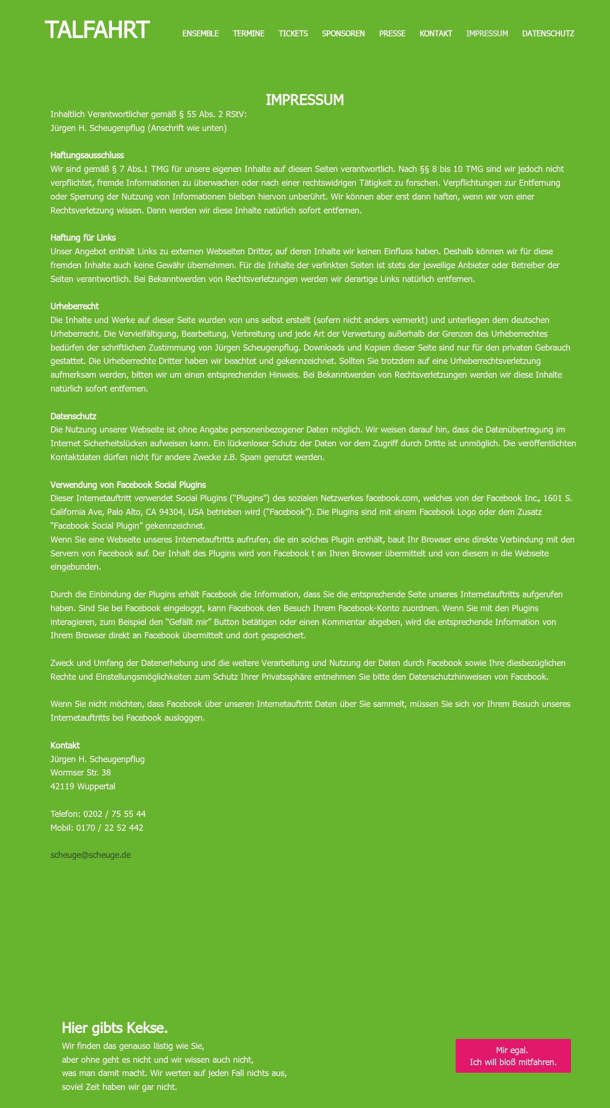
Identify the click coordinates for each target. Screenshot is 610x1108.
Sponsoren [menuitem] (343, 33)
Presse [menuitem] (392, 33)
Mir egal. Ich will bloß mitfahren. (513, 1055)
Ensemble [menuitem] (201, 33)
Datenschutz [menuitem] (548, 33)
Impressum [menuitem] (487, 33)
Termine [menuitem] (248, 33)
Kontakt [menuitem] (436, 33)
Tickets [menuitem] (293, 33)
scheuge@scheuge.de (91, 854)
